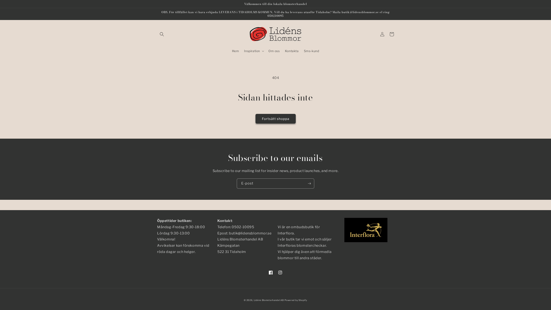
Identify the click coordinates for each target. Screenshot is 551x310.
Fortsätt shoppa (275, 119)
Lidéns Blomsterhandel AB (269, 300)
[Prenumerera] (309, 183)
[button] (162, 34)
